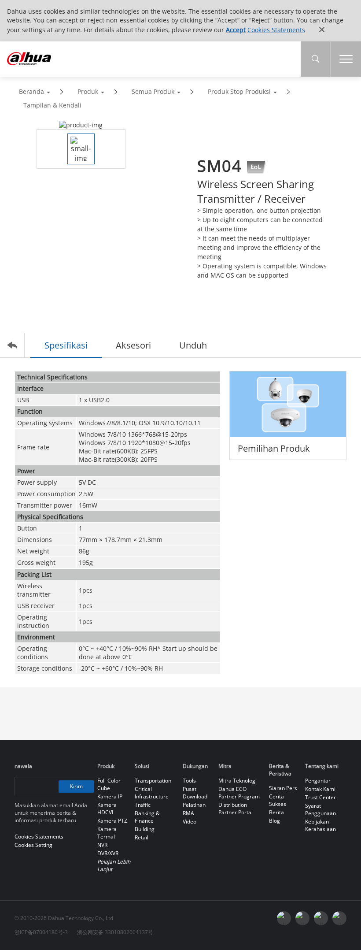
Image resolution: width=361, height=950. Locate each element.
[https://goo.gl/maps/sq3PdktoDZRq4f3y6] (339, 918)
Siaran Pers (283, 788)
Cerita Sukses (277, 800)
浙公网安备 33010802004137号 (115, 932)
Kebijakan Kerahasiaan (320, 825)
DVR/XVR (107, 853)
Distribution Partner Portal (235, 808)
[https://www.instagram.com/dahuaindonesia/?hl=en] (321, 918)
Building (145, 829)
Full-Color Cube (109, 784)
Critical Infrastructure (152, 792)
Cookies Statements (276, 30)
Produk (87, 91)
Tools (189, 780)
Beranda (31, 91)
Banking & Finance (147, 816)
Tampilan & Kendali (52, 105)
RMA (188, 813)
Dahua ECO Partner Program (239, 792)
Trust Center (320, 797)
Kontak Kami (320, 789)
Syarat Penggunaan (320, 809)
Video (189, 821)
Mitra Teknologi (237, 780)
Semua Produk (153, 91)
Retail (141, 837)
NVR (102, 845)
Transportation (153, 780)
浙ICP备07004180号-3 (41, 932)
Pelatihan (194, 805)
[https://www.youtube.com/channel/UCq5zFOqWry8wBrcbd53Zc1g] (302, 918)
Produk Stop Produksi (239, 91)
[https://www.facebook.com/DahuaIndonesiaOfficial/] (284, 918)
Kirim (76, 786)
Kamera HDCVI (107, 808)
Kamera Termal (107, 832)
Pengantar (318, 780)
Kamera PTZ (112, 820)
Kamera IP (109, 796)
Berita (276, 812)
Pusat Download (195, 792)
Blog (274, 820)
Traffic (143, 805)
